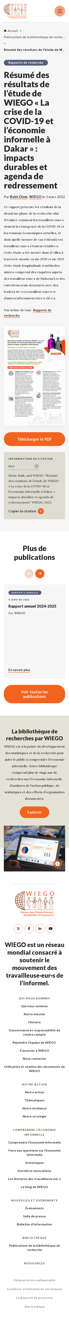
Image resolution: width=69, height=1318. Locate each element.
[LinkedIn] (39, 928)
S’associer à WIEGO (34, 1050)
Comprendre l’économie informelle (34, 1132)
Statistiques (34, 1162)
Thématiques (35, 1100)
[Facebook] (29, 928)
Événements (34, 1208)
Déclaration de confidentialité (34, 1280)
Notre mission (34, 1014)
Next (39, 573)
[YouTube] (50, 928)
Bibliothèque (34, 1237)
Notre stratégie (35, 1116)
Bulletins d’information (34, 1224)
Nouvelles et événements (34, 1200)
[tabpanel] (34, 849)
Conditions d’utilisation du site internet (34, 1289)
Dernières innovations (34, 1170)
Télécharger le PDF (28, 439)
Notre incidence (34, 1108)
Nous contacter (34, 1058)
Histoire (34, 1022)
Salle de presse (34, 1216)
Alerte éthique (35, 1306)
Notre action (34, 1084)
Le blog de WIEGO (34, 1187)
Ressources (34, 1263)
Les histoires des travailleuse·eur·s (34, 1179)
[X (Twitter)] (18, 928)
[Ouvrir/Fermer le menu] (59, 11)
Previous (29, 573)
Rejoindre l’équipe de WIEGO (34, 1042)
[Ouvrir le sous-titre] (57, 863)
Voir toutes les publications (34, 694)
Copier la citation (22, 511)
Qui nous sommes (34, 998)
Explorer (34, 812)
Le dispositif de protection (34, 1297)
